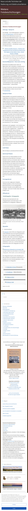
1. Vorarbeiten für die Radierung (9, 310)
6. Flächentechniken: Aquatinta (9, 318)
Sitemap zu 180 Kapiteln (7, 306)
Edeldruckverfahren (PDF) (14, 388)
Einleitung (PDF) (14, 384)
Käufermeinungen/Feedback (14, 394)
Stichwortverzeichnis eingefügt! (9, 408)
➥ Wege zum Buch (10, 277)
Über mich (6, 430)
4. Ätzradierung (6, 315)
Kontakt (5, 429)
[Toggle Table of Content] (5, 23)
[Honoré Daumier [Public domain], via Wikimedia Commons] (14, 51)
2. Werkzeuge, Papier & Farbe (8, 312)
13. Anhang (5, 329)
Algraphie (6, 232)
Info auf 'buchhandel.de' (14, 393)
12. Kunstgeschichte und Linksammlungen (11, 327)
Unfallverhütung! (10, 441)
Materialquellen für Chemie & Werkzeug (10, 335)
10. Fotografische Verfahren (8, 324)
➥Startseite (5, 307)
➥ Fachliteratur (9, 272)
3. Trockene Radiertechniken (8, 314)
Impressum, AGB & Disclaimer (9, 424)
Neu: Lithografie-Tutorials (8, 406)
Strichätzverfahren (10, 34)
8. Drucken (5, 321)
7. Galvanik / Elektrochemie (8, 320)
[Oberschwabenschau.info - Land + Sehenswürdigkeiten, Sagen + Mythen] (12, 486)
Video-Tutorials (6, 413)
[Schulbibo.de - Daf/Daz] (12, 469)
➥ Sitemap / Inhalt (10, 282)
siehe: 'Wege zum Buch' (14, 378)
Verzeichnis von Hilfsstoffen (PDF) (14, 387)
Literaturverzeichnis (6, 333)
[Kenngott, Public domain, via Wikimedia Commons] (13, 249)
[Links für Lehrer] (12, 478)
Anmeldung (6, 427)
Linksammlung (7, 90)
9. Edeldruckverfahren (7, 323)
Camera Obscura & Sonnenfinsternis (10, 403)
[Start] (1, 14)
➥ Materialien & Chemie (11, 267)
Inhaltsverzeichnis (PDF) (14, 382)
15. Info (4, 332)
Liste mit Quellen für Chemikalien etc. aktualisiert (12, 411)
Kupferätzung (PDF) (14, 385)
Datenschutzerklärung (8, 426)
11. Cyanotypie (5, 326)
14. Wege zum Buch (6, 330)
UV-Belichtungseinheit (7, 415)
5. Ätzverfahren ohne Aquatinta (9, 317)
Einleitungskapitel (6, 309)
